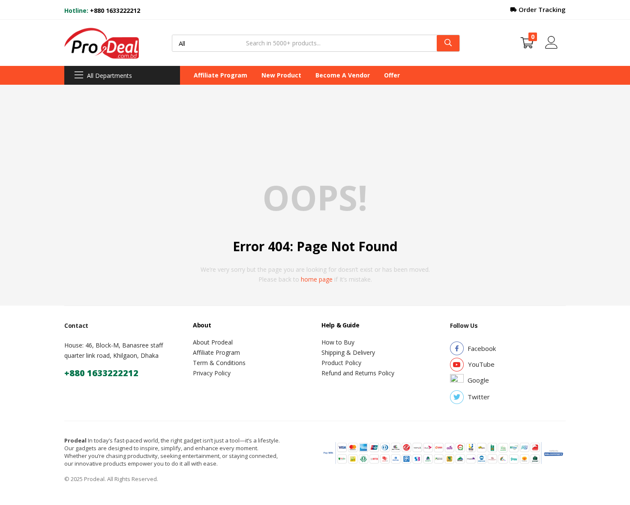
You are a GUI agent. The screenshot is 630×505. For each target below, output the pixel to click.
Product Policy (341, 363)
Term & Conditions (219, 363)
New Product (281, 75)
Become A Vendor (342, 75)
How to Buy (337, 342)
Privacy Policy (212, 373)
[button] (527, 42)
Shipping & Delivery (348, 352)
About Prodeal (213, 342)
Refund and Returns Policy (357, 373)
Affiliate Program (220, 75)
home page (317, 279)
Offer (392, 75)
